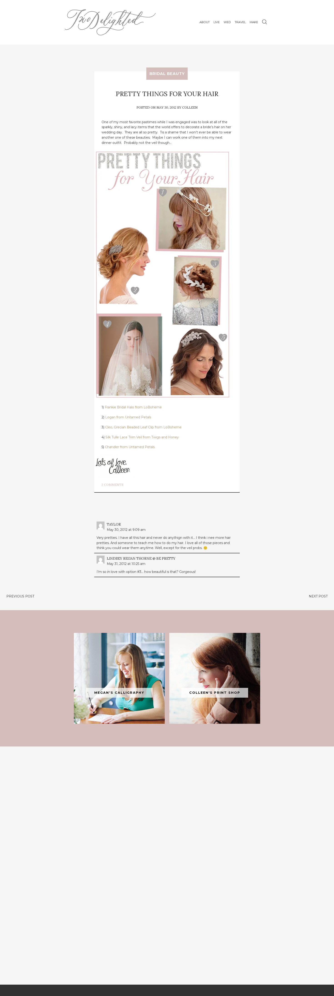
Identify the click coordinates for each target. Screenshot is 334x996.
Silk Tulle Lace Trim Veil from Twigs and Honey (142, 437)
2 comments (112, 485)
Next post (318, 596)
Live (217, 22)
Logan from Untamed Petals (128, 417)
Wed (227, 22)
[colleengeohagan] (214, 678)
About (204, 22)
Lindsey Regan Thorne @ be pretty (141, 558)
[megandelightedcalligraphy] (119, 678)
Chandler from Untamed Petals (130, 447)
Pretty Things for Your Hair (167, 94)
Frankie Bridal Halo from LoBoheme (133, 407)
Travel (240, 22)
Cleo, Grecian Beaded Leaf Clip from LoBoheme (143, 427)
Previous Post (20, 596)
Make (254, 22)
